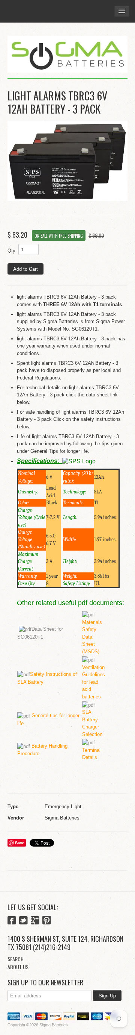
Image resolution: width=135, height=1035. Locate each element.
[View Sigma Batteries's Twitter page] (23, 921)
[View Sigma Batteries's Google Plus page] (35, 921)
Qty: (12, 250)
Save (19, 842)
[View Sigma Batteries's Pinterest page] (46, 921)
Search (16, 959)
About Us (18, 967)
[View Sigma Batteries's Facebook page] (12, 921)
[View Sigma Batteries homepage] (68, 54)
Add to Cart (25, 268)
